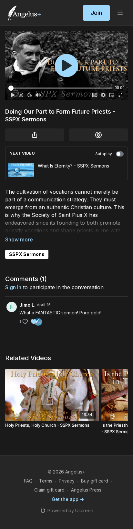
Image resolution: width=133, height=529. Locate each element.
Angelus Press (86, 490)
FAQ (28, 480)
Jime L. (27, 305)
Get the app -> (68, 499)
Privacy (67, 480)
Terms (45, 480)
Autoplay (103, 153)
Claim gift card (49, 490)
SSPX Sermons (27, 254)
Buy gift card (94, 480)
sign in (13, 287)
